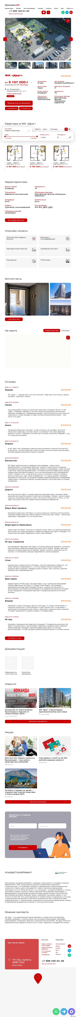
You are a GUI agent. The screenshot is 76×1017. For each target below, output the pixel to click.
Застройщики (29, 8)
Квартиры (9, 8)
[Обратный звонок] (71, 12)
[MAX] (71, 1011)
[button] (38, 978)
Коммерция (46, 954)
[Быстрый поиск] (48, 12)
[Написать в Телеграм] (67, 12)
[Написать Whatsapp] (63, 12)
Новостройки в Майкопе (47, 948)
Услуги (48, 8)
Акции (40, 8)
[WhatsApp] (56, 1011)
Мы (62, 8)
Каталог (45, 939)
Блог (56, 8)
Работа (69, 8)
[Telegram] (63, 1011)
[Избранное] (44, 12)
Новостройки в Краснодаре (47, 944)
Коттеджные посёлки (46, 952)
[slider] (5, 136)
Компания (59, 939)
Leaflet (74, 1016)
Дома (18, 8)
